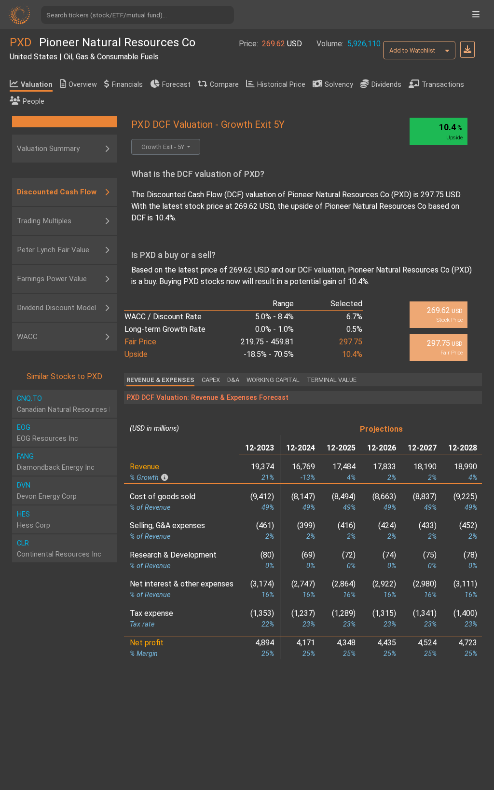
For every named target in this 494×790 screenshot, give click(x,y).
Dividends (386, 85)
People (33, 101)
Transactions (443, 85)
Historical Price (281, 85)
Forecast (176, 85)
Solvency (339, 85)
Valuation (37, 85)
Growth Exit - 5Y (163, 146)
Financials (127, 85)
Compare (224, 85)
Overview (83, 85)
